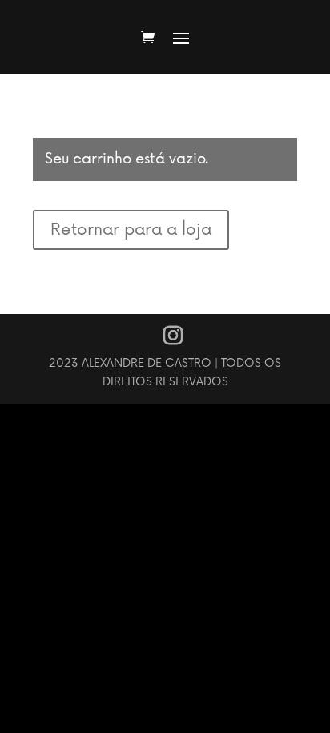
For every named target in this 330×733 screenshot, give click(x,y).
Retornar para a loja (130, 230)
